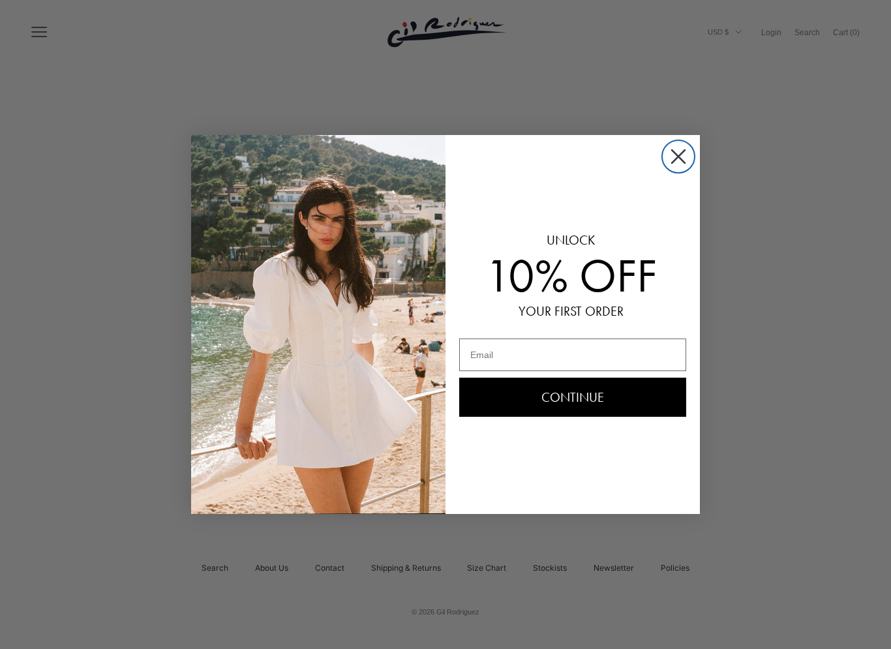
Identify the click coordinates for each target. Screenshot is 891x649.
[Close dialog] (678, 156)
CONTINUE (572, 397)
